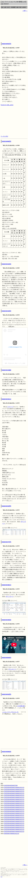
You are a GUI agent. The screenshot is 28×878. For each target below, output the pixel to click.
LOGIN (24, 7)
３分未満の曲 (21, 706)
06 (13, 785)
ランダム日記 (4, 136)
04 (9, 785)
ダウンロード (9, 596)
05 (11, 785)
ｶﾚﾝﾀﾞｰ (8, 7)
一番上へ (24, 865)
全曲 (17, 7)
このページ (10, 406)
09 (18, 787)
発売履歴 (13, 7)
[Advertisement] (14, 27)
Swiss (1, 876)
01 (4, 785)
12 (23, 787)
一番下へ (24, 10)
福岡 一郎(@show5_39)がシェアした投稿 (15, 363)
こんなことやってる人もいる (10, 712)
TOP (2, 7)
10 (20, 787)
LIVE (5, 7)
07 (14, 785)
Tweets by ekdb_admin (7, 105)
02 (6, 785)
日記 (20, 7)
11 (21, 787)
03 (8, 785)
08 (16, 785)
